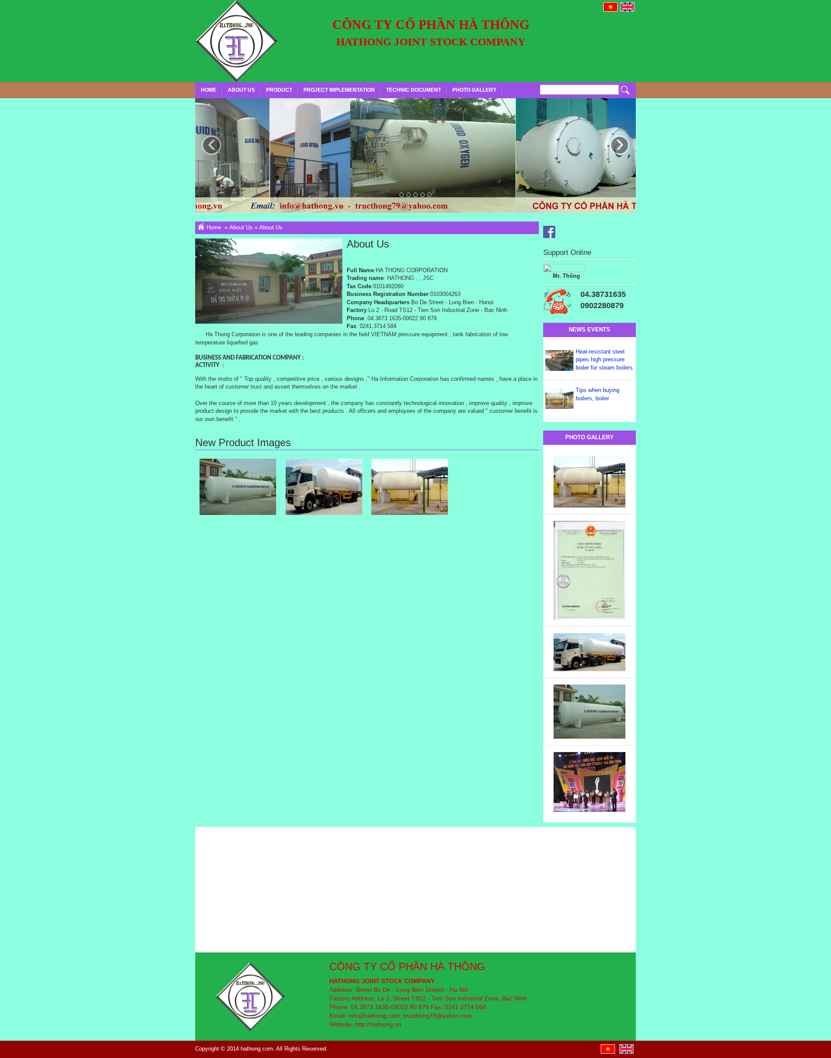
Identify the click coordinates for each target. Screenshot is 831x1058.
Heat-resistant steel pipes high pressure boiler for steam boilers (604, 359)
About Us (241, 90)
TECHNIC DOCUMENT (413, 90)
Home (208, 90)
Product (279, 90)
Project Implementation (339, 90)
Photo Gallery (474, 90)
